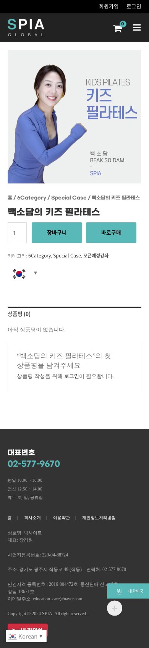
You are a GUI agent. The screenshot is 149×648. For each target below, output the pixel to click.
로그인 (133, 6)
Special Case (69, 198)
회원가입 (109, 6)
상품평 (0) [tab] (19, 313)
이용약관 (61, 517)
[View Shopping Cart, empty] (118, 29)
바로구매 (111, 232)
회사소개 (32, 517)
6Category (31, 198)
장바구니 (57, 232)
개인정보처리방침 (99, 517)
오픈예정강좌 (96, 255)
